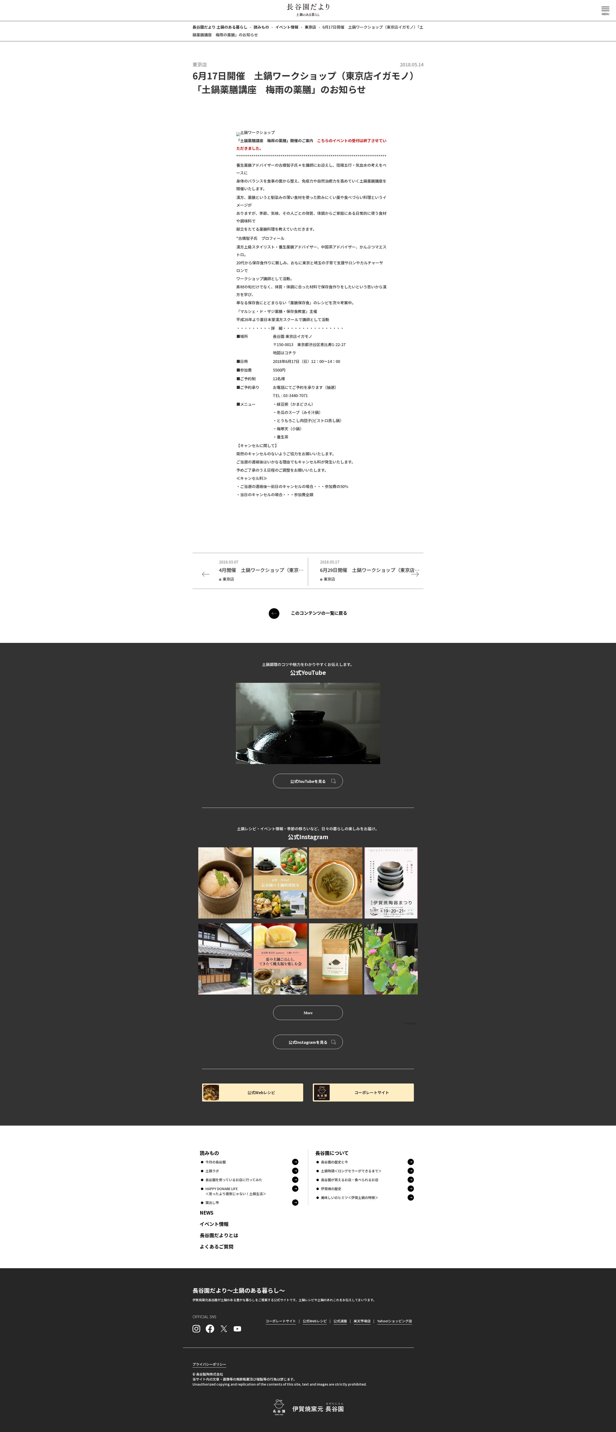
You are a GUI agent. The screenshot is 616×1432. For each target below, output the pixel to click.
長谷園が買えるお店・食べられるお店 (349, 1179)
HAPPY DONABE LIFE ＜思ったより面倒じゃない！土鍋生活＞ (235, 1191)
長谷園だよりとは (219, 1235)
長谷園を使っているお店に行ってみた (233, 1179)
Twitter (224, 1328)
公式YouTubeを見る (308, 781)
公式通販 (340, 1320)
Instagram (196, 1328)
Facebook (210, 1328)
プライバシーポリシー (209, 1364)
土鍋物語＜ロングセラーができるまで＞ (351, 1170)
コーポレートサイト (371, 1092)
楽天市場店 (362, 1320)
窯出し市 (212, 1202)
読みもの (209, 1152)
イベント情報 (214, 1223)
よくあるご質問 (216, 1246)
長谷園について (332, 1152)
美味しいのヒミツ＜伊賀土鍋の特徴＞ (349, 1197)
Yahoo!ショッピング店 (394, 1320)
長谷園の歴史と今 (334, 1162)
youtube (237, 1328)
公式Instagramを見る (308, 1042)
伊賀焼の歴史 (331, 1188)
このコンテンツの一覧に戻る (319, 613)
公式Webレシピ (261, 1092)
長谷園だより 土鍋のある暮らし (308, 10)
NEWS (206, 1212)
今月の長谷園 (215, 1162)
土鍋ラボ (212, 1170)
